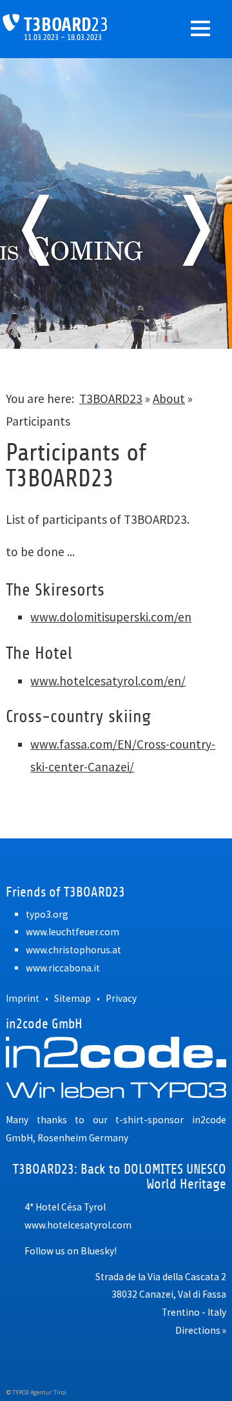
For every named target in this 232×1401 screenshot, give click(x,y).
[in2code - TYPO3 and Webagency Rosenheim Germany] (116, 1067)
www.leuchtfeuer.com (72, 932)
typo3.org (47, 914)
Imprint (22, 998)
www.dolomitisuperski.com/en (110, 617)
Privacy (121, 998)
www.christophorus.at (73, 950)
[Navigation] (200, 28)
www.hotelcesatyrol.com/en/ (108, 681)
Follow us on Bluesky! (70, 1251)
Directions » (200, 1330)
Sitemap (72, 998)
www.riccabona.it (63, 968)
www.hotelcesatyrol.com (77, 1225)
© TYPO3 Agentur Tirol (36, 1392)
